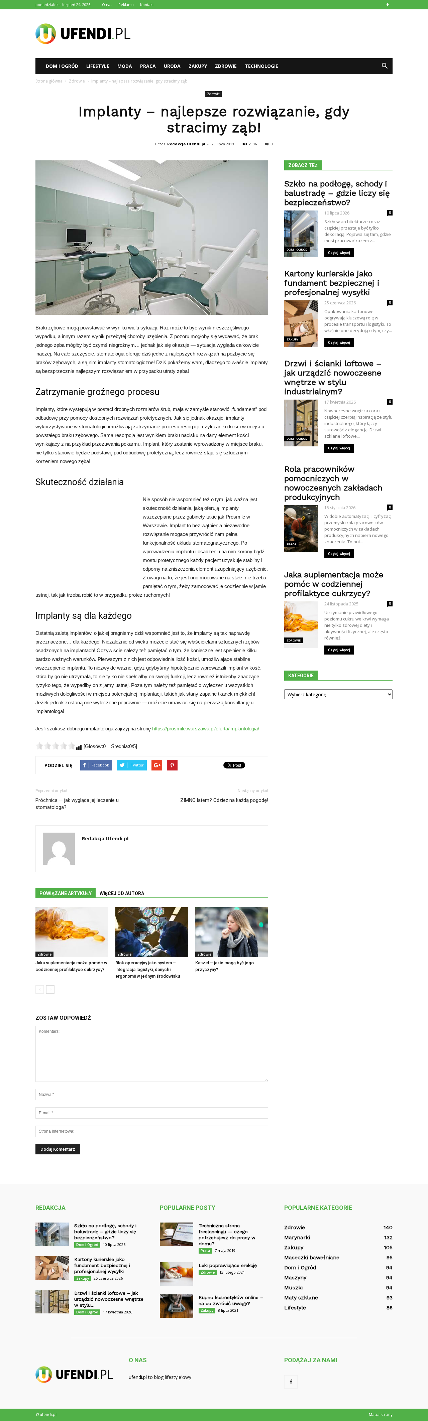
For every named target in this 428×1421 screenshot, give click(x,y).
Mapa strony (381, 1414)
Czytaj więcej (339, 253)
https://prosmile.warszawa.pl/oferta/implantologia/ (205, 728)
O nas (107, 4)
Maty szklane (301, 1297)
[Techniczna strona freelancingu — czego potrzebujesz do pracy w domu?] (176, 1234)
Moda (124, 66)
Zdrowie (226, 66)
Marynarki (297, 1237)
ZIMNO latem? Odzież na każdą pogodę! (224, 800)
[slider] (55, 746)
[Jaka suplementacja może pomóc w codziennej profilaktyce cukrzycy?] (71, 932)
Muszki (293, 1287)
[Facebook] (388, 4)
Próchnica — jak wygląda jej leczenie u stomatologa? (77, 803)
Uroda (172, 66)
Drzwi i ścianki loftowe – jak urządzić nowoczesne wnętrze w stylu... (108, 1299)
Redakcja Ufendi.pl (186, 143)
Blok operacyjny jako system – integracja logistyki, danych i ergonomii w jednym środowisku (147, 969)
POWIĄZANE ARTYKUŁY (65, 893)
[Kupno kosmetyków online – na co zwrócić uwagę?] (176, 1306)
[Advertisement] (271, 34)
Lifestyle (97, 66)
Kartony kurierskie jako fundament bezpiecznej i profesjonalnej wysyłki (332, 283)
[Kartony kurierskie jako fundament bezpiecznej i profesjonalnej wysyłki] (52, 1268)
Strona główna (49, 81)
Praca (148, 66)
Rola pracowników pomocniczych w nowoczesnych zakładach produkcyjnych (333, 483)
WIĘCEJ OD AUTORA (122, 893)
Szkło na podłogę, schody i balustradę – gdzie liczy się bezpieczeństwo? (337, 193)
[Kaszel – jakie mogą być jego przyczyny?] (231, 932)
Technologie (261, 66)
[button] (385, 66)
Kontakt (147, 4)
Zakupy (198, 66)
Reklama (126, 4)
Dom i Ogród (62, 66)
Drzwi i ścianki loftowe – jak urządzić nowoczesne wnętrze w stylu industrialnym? (333, 377)
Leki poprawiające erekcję (228, 1265)
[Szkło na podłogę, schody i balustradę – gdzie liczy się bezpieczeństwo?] (52, 1234)
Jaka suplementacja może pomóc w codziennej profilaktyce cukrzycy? (333, 584)
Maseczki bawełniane (311, 1257)
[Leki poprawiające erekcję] (176, 1274)
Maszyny (295, 1277)
